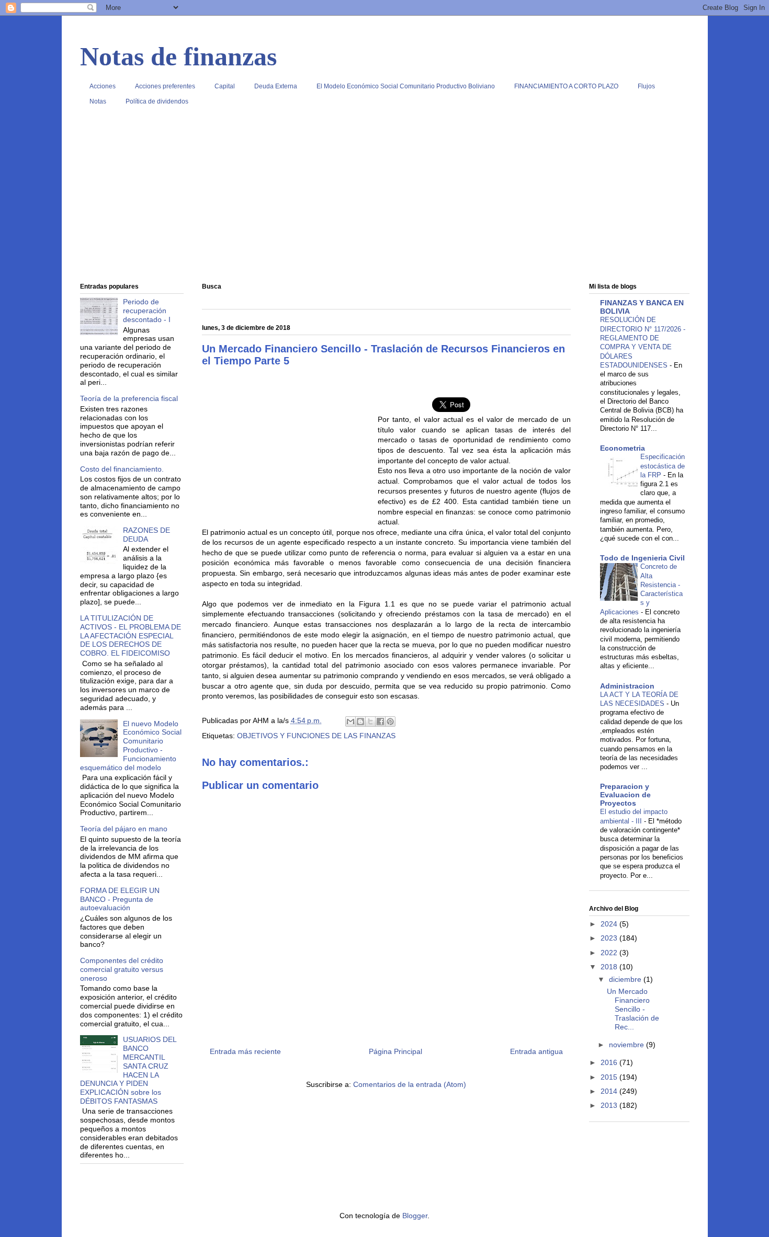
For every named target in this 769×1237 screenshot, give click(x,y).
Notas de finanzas (178, 56)
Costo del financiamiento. (122, 469)
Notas (97, 101)
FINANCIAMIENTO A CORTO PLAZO (566, 86)
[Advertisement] (384, 198)
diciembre (626, 979)
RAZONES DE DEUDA (146, 534)
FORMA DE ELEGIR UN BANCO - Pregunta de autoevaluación (120, 899)
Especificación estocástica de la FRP (662, 466)
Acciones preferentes (165, 86)
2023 (610, 938)
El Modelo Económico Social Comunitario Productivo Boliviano (405, 86)
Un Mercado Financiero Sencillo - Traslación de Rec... (633, 1008)
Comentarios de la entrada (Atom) (409, 1084)
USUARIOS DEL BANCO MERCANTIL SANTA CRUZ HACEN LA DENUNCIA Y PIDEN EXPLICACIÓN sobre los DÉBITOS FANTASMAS (128, 1070)
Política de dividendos (157, 101)
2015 (610, 1077)
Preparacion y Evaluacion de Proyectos (625, 794)
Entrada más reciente (245, 1051)
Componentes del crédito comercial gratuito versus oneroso (121, 969)
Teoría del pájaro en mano (123, 828)
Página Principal (395, 1051)
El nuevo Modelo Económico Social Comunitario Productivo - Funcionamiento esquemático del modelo (131, 745)
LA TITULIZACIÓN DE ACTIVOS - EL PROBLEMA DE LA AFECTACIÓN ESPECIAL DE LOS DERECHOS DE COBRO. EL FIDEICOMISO (130, 635)
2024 (610, 924)
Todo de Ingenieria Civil (642, 558)
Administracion (627, 686)
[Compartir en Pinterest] (390, 721)
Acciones (102, 86)
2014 (610, 1091)
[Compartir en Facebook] (380, 721)
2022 (610, 952)
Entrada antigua (536, 1051)
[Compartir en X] (370, 721)
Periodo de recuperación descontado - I (147, 310)
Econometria (622, 448)
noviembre (627, 1044)
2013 (610, 1105)
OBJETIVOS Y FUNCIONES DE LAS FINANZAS (316, 735)
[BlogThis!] (360, 721)
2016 (610, 1062)
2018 (610, 967)
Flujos (646, 86)
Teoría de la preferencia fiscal (129, 398)
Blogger (414, 1215)
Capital (224, 86)
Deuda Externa (275, 86)
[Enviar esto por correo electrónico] (350, 721)
